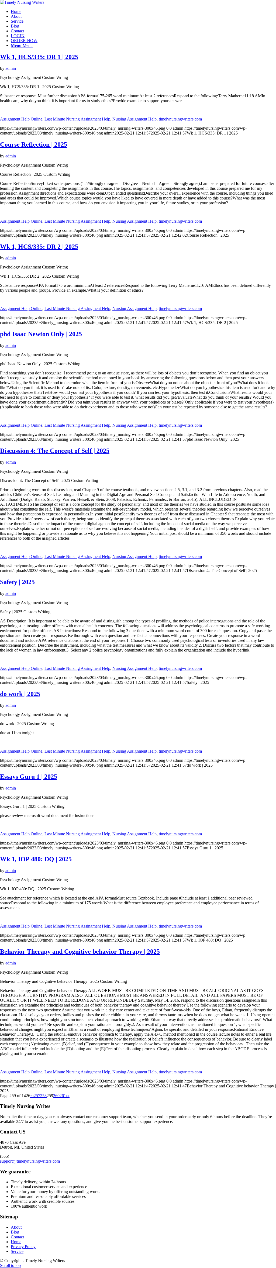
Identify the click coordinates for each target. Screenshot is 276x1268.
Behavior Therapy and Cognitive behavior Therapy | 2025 (80, 951)
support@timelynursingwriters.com (30, 1161)
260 (56, 1095)
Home (16, 1241)
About (16, 1227)
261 (63, 1095)
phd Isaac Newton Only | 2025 (41, 333)
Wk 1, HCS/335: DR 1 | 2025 (39, 56)
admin (10, 68)
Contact (17, 1237)
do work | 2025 (20, 693)
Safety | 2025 (17, 581)
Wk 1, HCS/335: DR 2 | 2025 (39, 246)
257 (37, 1095)
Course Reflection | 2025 (33, 144)
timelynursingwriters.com (180, 119)
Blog (15, 1232)
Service (17, 1251)
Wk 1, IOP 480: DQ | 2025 (36, 859)
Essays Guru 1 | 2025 (28, 776)
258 (43, 1095)
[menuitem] (143, 11)
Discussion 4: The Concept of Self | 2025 (54, 450)
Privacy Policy (23, 1246)
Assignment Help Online (21, 119)
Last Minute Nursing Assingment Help (77, 119)
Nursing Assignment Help (134, 119)
